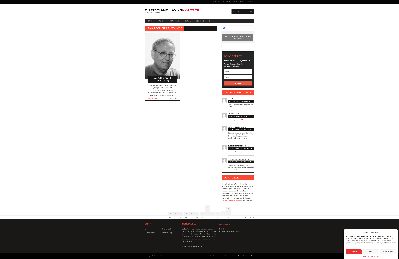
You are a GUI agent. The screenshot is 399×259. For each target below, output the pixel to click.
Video (210, 21)
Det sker (160, 21)
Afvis (371, 252)
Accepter (354, 252)
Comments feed (150, 233)
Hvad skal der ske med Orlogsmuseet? (241, 129)
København (200, 21)
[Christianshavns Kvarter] (172, 11)
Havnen (227, 256)
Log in (147, 229)
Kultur (221, 256)
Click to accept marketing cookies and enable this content (238, 37)
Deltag (250, 2)
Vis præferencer (387, 252)
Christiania (187, 21)
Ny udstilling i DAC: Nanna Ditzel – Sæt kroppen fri (241, 101)
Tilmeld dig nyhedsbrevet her (192, 246)
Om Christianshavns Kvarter (220, 2)
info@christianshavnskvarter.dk (231, 200)
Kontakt (243, 2)
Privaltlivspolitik (374, 256)
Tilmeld (238, 83)
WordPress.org (167, 233)
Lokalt (235, 2)
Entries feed (166, 229)
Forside (150, 21)
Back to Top (248, 217)
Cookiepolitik (365, 256)
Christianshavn (173, 21)
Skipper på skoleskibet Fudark (238, 116)
